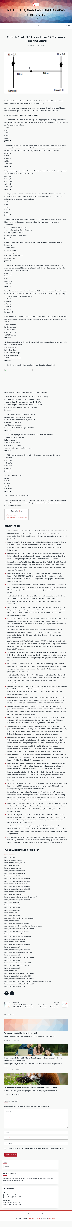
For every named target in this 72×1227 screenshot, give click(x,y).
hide (20, 511)
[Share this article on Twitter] (12, 993)
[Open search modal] (69, 26)
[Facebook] (33, 26)
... (56, 1036)
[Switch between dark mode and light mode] (66, 26)
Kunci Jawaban (9, 855)
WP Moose (52, 1218)
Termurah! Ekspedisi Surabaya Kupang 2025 (20, 1033)
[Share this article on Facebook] (6, 993)
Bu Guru (32, 45)
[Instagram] (38, 26)
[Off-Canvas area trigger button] (3, 26)
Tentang (36, 1213)
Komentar (9, 1111)
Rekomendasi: (10, 515)
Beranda (30, 1213)
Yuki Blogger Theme (35, 1218)
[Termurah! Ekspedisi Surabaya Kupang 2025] (36, 1025)
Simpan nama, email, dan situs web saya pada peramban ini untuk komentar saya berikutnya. (37, 1148)
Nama (8, 1132)
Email (8, 1138)
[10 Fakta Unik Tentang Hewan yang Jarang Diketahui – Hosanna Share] (36, 1079)
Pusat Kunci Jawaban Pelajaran (16, 517)
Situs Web (9, 1143)
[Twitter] (36, 26)
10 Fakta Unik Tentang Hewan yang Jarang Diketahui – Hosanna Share (30, 1087)
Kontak (42, 1213)
